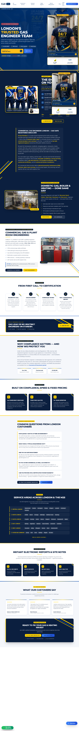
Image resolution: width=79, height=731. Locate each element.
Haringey (36, 514)
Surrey (27, 532)
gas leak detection (33, 160)
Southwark (63, 508)
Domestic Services (33, 4)
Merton (42, 519)
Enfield (26, 514)
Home (8, 4)
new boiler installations (44, 158)
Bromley (32, 519)
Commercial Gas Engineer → (14, 270)
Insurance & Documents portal (37, 365)
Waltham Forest (49, 514)
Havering (57, 514)
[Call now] (76, 54)
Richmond (53, 519)
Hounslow (27, 528)
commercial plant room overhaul (27, 141)
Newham (38, 523)
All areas (51, 532)
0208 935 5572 (63, 4)
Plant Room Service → (30, 270)
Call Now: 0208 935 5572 (34, 635)
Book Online (28, 51)
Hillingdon (38, 528)
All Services (14, 4)
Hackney (27, 510)
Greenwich (53, 523)
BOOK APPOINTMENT (72, 4)
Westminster (27, 508)
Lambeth (57, 508)
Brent (48, 528)
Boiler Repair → (46, 216)
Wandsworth (60, 519)
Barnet (31, 514)
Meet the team (58, 121)
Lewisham (59, 523)
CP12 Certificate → (58, 217)
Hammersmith (54, 528)
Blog (60, 4)
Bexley (66, 519)
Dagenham (32, 523)
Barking (26, 523)
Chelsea (46, 508)
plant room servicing (29, 167)
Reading (40, 532)
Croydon (27, 519)
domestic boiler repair (33, 139)
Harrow (43, 528)
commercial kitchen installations (45, 162)
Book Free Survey (48, 635)
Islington (51, 508)
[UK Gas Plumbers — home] (3, 3)
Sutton (37, 519)
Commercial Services (22, 4)
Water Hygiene (42, 4)
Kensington (40, 508)
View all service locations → (39, 537)
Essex (36, 532)
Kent (32, 532)
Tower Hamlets (45, 523)
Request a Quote (46, 482)
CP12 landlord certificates (46, 160)
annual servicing (55, 158)
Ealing (32, 528)
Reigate (45, 532)
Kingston (47, 519)
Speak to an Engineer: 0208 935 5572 (29, 482)
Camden (34, 508)
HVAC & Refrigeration (51, 4)
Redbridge (42, 514)
